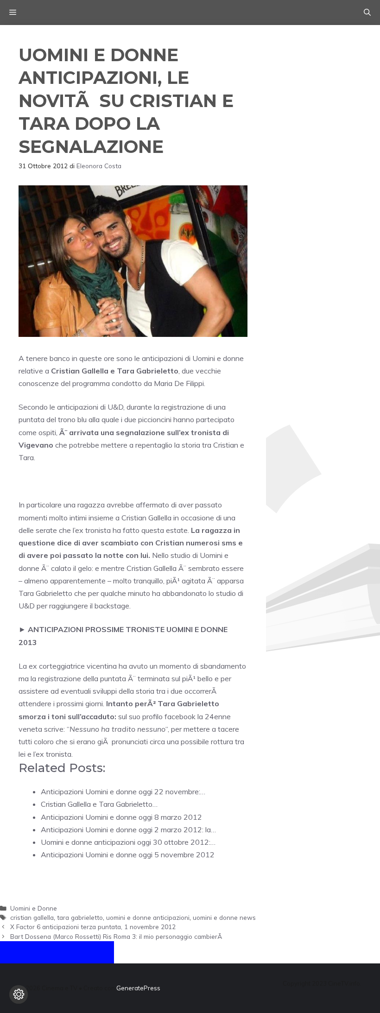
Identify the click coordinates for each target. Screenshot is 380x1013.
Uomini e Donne (33, 908)
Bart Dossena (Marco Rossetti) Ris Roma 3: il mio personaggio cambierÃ (117, 936)
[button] (367, 12)
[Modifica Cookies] (18, 994)
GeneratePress (138, 988)
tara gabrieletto (80, 917)
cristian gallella (32, 917)
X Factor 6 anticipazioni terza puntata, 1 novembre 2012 (93, 927)
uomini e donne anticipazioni (148, 917)
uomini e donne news (224, 917)
